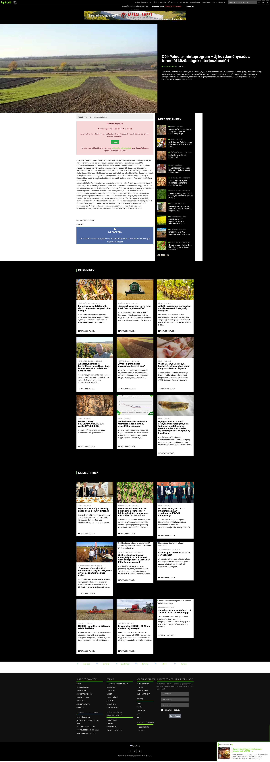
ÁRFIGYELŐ (111, 690)
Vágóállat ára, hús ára (85, 733)
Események (141, 710)
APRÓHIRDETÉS (208, 2)
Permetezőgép (142, 690)
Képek (139, 704)
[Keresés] (259, 2)
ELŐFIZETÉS (221, 2)
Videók (139, 707)
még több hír (163, 255)
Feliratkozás (175, 716)
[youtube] (139, 751)
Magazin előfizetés (114, 730)
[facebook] (130, 751)
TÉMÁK (156, 2)
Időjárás (110, 701)
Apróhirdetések (113, 707)
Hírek (90, 117)
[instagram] (134, 751)
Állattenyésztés (83, 704)
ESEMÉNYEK (195, 2)
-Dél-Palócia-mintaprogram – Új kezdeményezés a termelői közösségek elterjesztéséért (115, 237)
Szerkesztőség (143, 727)
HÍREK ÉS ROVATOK (143, 2)
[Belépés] (263, 2)
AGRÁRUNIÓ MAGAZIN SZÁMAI (117, 684)
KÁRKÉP (109, 694)
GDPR (139, 717)
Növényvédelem (82, 697)
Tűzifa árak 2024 (83, 717)
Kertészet (80, 701)
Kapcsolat (141, 730)
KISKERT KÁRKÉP (113, 697)
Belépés (115, 142)
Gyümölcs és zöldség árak (87, 730)
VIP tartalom (112, 727)
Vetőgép (140, 687)
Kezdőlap (82, 117)
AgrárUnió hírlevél (172, 710)
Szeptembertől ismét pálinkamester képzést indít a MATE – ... (247, 750)
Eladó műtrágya (143, 694)
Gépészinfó (111, 704)
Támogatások (81, 690)
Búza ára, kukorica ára (85, 726)
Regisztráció (112, 720)
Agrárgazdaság (169, 67)
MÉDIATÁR (184, 2)
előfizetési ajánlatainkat (121, 148)
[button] (15, 2)
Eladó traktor (143, 684)
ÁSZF (138, 714)
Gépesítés (80, 707)
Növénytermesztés (84, 694)
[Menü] (267, 2)
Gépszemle (111, 687)
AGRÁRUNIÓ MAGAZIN (169, 2)
